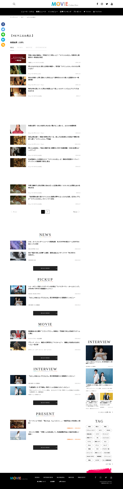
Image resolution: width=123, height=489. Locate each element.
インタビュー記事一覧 (104, 412)
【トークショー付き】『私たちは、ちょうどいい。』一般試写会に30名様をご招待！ (54, 422)
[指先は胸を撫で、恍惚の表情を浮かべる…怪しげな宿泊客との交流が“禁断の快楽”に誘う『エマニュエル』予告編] (18, 140)
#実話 (89, 460)
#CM (97, 448)
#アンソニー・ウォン (39, 84)
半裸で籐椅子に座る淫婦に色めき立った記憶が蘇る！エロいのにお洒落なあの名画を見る (54, 186)
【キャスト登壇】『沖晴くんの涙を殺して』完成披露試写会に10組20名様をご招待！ (53, 433)
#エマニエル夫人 (40, 62)
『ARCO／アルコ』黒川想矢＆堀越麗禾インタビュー (106, 402)
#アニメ (97, 445)
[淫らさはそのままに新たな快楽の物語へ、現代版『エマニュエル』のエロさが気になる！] (18, 69)
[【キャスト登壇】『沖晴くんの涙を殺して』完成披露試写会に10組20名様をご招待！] (18, 435)
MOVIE (71, 477)
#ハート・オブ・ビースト (45, 349)
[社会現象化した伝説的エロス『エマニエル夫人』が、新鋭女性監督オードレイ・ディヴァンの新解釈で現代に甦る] (18, 162)
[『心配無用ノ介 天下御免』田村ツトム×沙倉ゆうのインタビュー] (18, 390)
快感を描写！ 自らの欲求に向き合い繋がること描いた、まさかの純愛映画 (52, 125)
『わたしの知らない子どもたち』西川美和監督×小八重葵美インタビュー (51, 297)
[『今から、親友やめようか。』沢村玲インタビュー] (92, 396)
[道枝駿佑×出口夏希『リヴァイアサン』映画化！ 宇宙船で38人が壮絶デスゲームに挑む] (18, 334)
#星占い (97, 426)
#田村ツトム (31, 394)
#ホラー (100, 430)
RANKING (61, 477)
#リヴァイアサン (32, 338)
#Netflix (30, 293)
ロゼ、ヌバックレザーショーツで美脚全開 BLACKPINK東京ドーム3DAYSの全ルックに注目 (53, 243)
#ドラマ (97, 434)
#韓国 (89, 448)
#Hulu (89, 445)
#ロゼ (37, 249)
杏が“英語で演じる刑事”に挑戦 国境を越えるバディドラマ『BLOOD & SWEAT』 (51, 254)
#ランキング (105, 434)
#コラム (89, 441)
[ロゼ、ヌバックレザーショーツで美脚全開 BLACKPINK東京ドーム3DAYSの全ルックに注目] (18, 245)
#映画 (89, 426)
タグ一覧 (108, 464)
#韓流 (105, 426)
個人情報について (41, 481)
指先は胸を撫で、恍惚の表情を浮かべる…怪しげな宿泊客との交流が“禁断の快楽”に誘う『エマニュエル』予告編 (53, 138)
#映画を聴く (89, 434)
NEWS (37, 477)
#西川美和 (30, 305)
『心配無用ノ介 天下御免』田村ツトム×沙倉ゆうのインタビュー (49, 387)
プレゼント (78, 11)
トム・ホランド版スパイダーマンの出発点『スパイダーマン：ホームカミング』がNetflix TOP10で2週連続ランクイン (54, 287)
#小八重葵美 (37, 305)
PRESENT (81, 477)
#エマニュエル (37, 73)
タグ (22, 17)
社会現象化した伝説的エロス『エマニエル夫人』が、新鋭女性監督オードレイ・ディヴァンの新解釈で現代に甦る (54, 160)
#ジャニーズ (89, 452)
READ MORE (45, 268)
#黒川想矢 (102, 407)
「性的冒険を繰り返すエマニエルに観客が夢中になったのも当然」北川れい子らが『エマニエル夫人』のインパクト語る (54, 198)
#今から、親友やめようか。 (91, 408)
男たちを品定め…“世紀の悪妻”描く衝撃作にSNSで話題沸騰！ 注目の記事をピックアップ (53, 149)
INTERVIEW (48, 477)
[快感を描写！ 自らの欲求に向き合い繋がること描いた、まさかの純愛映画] (18, 129)
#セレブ (105, 445)
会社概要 (52, 481)
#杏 (35, 260)
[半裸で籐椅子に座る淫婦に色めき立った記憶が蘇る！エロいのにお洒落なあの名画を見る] (18, 188)
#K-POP (97, 460)
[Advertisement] (45, 26)
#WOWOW (30, 260)
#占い (105, 441)
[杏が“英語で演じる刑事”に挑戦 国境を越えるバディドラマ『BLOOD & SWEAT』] (18, 256)
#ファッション (107, 456)
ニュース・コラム (27, 11)
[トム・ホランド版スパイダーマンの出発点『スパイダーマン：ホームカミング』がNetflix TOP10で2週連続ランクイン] (18, 289)
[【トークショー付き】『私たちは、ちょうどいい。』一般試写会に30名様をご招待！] (18, 424)
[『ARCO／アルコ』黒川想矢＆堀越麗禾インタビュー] (106, 396)
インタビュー (53, 11)
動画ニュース (41, 11)
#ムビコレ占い (106, 437)
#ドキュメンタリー (91, 430)
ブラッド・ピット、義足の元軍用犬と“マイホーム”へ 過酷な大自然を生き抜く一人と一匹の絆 (54, 343)
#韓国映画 (99, 456)
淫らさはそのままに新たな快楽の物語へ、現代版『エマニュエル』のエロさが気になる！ (54, 67)
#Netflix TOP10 (36, 293)
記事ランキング (65, 11)
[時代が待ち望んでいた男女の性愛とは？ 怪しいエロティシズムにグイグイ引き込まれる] (18, 92)
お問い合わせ (62, 481)
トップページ (14, 17)
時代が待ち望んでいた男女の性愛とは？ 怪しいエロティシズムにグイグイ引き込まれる (53, 90)
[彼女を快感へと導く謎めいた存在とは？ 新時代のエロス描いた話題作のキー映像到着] (18, 81)
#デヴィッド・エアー (33, 349)
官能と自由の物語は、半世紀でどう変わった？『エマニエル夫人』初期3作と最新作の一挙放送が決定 (54, 56)
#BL (98, 437)
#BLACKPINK (31, 249)
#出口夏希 (39, 338)
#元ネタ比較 (107, 452)
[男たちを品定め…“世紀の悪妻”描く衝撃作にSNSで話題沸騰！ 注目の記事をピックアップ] (18, 151)
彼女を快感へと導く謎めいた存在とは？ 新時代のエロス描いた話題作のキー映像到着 (53, 78)
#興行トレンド (98, 452)
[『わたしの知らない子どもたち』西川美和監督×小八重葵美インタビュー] (18, 301)
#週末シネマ (97, 441)
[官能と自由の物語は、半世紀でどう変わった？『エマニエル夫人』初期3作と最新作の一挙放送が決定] (18, 58)
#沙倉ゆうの (38, 394)
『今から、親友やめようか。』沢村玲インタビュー (92, 402)
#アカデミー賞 (106, 448)
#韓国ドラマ (89, 437)
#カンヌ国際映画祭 (107, 460)
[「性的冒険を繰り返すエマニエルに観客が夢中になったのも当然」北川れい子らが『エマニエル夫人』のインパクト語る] (18, 200)
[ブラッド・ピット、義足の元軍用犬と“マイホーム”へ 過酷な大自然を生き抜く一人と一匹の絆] (18, 345)
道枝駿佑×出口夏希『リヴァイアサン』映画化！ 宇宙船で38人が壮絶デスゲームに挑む (54, 332)
